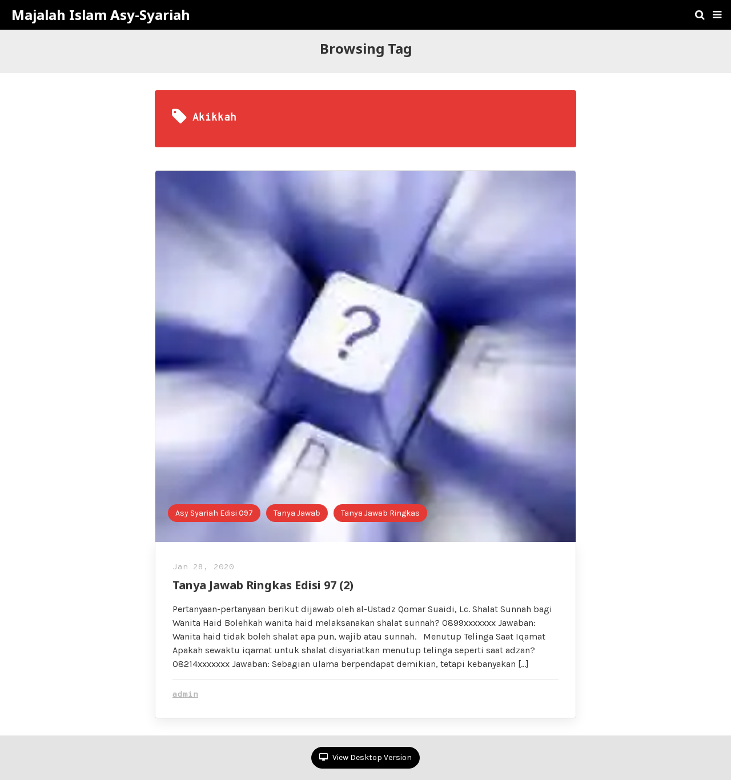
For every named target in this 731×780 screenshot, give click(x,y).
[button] (717, 15)
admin (185, 694)
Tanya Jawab (297, 513)
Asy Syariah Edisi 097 (214, 513)
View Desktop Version (371, 757)
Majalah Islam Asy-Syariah (100, 15)
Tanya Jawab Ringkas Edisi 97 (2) (263, 585)
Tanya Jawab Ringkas (380, 513)
